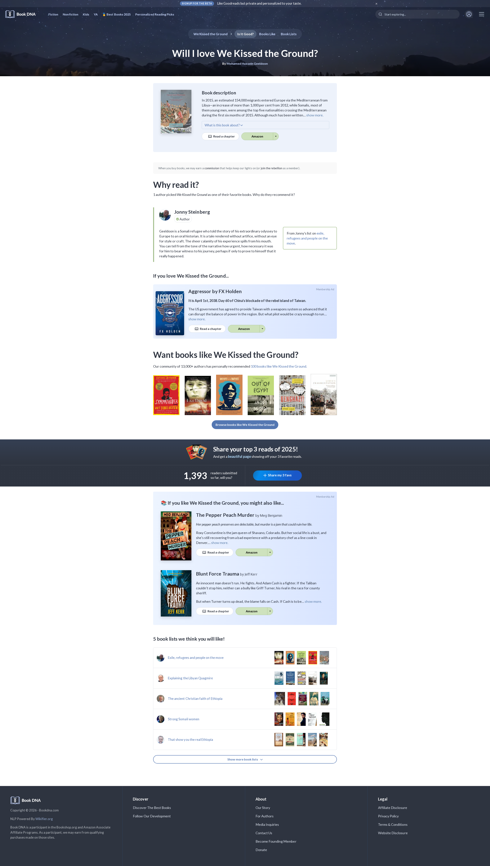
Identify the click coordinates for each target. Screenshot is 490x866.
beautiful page (239, 456)
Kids (86, 14)
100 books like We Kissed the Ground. (279, 366)
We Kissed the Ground (211, 34)
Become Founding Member (276, 841)
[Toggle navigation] (481, 14)
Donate (261, 850)
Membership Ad (325, 289)
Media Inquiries (267, 824)
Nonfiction (70, 14)
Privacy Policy (388, 816)
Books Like (267, 34)
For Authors (265, 816)
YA (96, 14)
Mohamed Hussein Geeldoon (247, 63)
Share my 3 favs (280, 475)
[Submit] (380, 14)
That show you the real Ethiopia (190, 740)
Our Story (263, 807)
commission (211, 168)
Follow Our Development (152, 816)
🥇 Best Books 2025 (116, 14)
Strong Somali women (183, 719)
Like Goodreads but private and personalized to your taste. (259, 3)
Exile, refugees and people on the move (196, 658)
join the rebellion (271, 168)
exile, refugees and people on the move (307, 238)
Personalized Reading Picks (154, 14)
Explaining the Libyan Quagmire (190, 678)
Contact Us (264, 833)
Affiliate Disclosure (392, 807)
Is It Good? (245, 34)
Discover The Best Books (152, 807)
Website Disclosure (393, 833)
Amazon (257, 136)
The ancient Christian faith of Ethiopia (195, 699)
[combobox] (417, 14)
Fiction (53, 14)
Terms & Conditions (393, 824)
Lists (289, 34)
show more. (314, 115)
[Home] (23, 14)
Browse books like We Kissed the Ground (245, 424)
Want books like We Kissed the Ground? (225, 355)
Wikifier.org (44, 819)
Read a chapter (224, 136)
